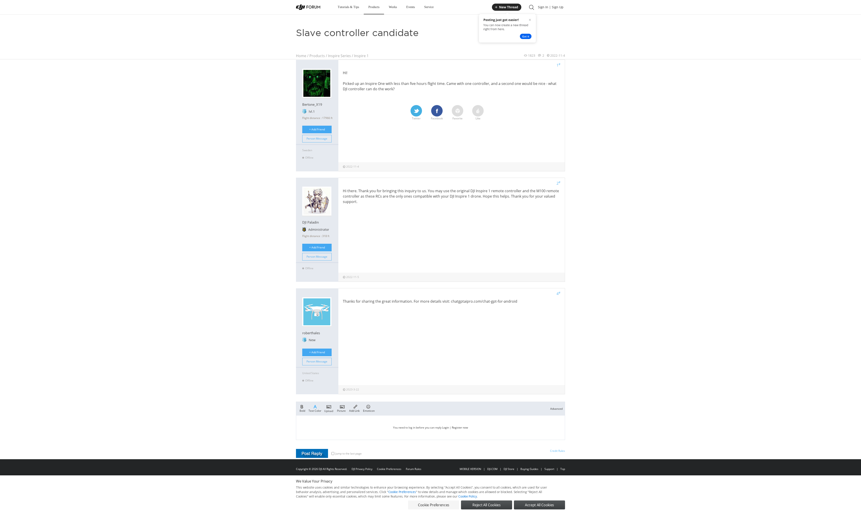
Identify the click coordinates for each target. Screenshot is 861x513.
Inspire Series (339, 55)
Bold (302, 410)
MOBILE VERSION (470, 469)
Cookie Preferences (389, 469)
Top (562, 469)
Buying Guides (529, 469)
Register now (460, 427)
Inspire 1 (361, 55)
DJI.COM (492, 469)
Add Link (354, 410)
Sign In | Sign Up (550, 7)
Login (445, 427)
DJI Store (509, 469)
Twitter (416, 118)
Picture (341, 410)
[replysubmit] (312, 453)
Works (393, 7)
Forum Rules (413, 469)
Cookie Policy (467, 496)
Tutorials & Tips (348, 7)
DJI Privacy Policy (362, 469)
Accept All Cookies (539, 504)
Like (478, 118)
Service (429, 7)
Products (373, 7)
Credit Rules (557, 451)
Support (549, 469)
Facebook (437, 118)
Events (410, 7)
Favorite (457, 118)
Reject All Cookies (486, 504)
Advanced (556, 409)
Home (301, 55)
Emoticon (369, 410)
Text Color (315, 410)
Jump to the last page (348, 453)
